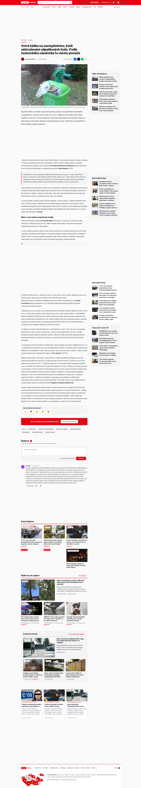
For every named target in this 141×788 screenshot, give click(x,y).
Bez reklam (94, 2)
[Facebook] (111, 2)
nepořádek (25, 432)
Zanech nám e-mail (69, 421)
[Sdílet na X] (78, 59)
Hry (95, 7)
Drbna (78, 7)
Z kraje (71, 7)
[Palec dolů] (40, 486)
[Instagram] (113, 2)
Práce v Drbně (85, 768)
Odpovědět (29, 486)
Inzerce (100, 7)
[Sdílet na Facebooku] (75, 59)
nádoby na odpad (61, 429)
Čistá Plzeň (32, 429)
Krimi (59, 7)
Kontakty (63, 768)
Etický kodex (54, 768)
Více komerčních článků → (76, 634)
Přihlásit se (105, 2)
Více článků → (83, 575)
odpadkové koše (37, 432)
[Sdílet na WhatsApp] (82, 59)
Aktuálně (46, 7)
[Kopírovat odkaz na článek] (85, 59)
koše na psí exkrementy (46, 429)
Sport (65, 7)
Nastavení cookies (73, 768)
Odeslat (81, 458)
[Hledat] (70, 2)
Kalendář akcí (87, 7)
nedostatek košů (75, 429)
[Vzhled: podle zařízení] (118, 2)
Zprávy (53, 7)
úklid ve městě (50, 432)
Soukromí (38, 768)
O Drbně (45, 768)
